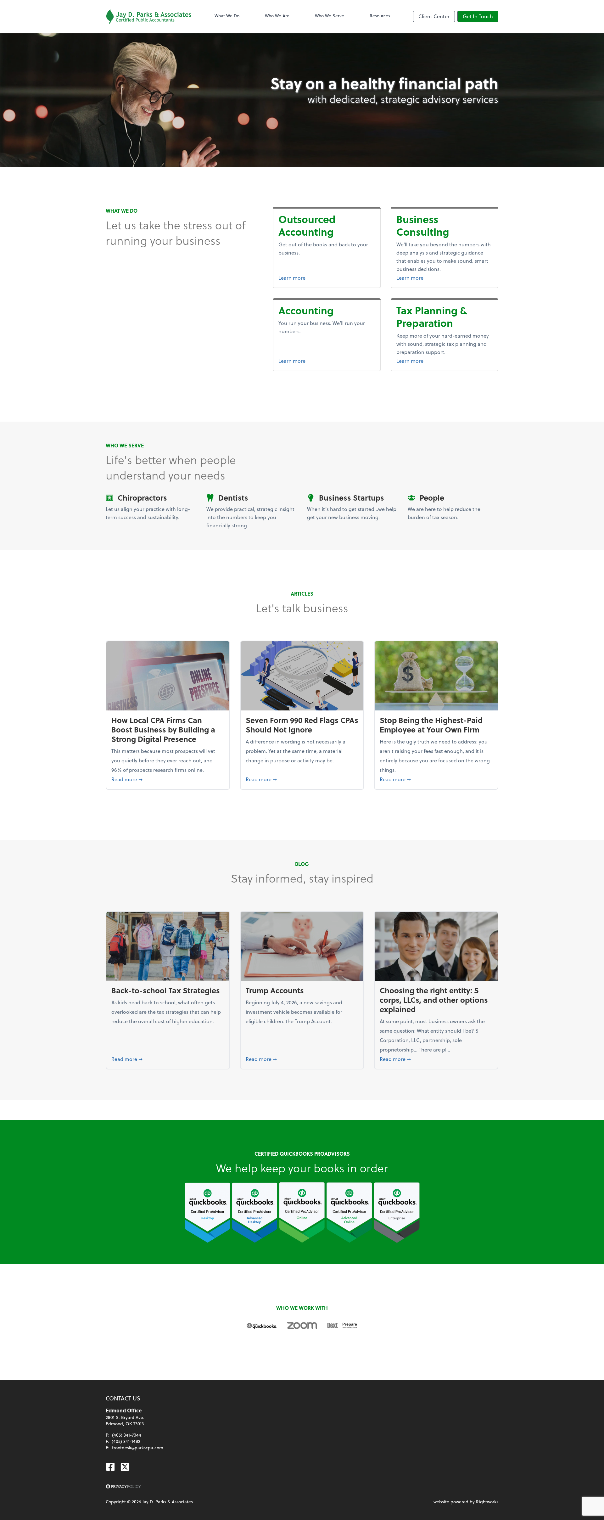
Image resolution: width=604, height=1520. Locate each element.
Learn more (326, 277)
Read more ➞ (167, 779)
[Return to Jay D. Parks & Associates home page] (149, 16)
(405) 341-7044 (126, 1435)
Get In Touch (478, 16)
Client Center (434, 16)
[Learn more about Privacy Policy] (123, 1486)
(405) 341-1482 (126, 1441)
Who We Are (277, 15)
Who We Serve (329, 15)
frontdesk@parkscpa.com (137, 1447)
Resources (380, 15)
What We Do (227, 15)
